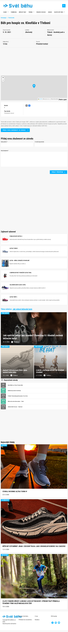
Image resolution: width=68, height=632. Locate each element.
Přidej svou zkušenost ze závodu (14, 130)
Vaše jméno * (4, 141)
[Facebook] (52, 622)
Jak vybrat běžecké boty (22, 309)
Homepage (3, 17)
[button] (34, 86)
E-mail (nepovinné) (39, 141)
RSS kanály (54, 616)
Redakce (37, 619)
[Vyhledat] (64, 5)
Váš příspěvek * (5, 150)
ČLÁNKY (5, 12)
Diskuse (50, 12)
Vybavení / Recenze (41, 12)
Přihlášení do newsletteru (25, 619)
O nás (36, 616)
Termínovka (14, 12)
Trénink (30, 12)
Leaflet (40, 99)
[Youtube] (58, 622)
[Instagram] (55, 622)
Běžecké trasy (22, 12)
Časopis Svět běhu (58, 12)
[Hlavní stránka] (16, 5)
